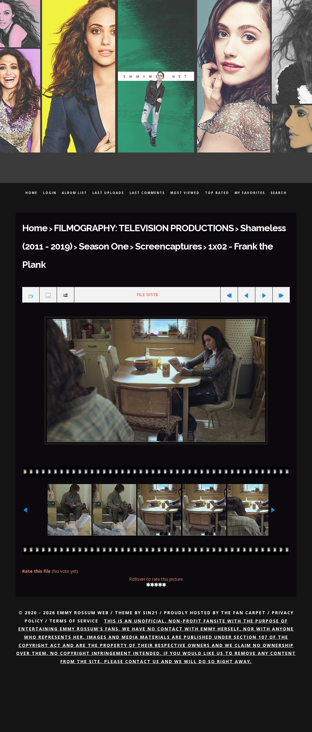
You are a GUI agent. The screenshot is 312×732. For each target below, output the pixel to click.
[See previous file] (246, 268)
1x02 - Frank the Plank (160, 240)
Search (279, 193)
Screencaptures (93, 240)
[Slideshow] (65, 268)
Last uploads (108, 193)
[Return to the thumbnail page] (30, 268)
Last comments (147, 193)
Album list (74, 193)
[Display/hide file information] (48, 268)
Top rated (217, 193)
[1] (148, 556)
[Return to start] (229, 268)
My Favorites (250, 193)
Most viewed (185, 193)
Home (31, 193)
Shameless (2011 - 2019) (236, 226)
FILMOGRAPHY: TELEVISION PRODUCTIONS (120, 226)
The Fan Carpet (243, 584)
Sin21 (150, 584)
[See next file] (263, 268)
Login (49, 193)
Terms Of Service (73, 592)
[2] (152, 556)
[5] (164, 556)
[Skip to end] (281, 268)
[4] (160, 556)
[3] (156, 556)
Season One (41, 240)
